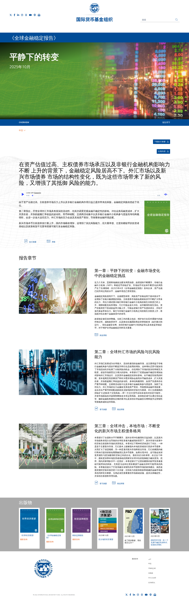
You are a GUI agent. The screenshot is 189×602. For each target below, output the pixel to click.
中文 (21, 130)
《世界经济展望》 (27, 535)
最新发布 (24, 539)
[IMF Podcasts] (35, 15)
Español (151, 582)
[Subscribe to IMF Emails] (39, 15)
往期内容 (162, 151)
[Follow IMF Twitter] (11, 15)
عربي (149, 559)
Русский (152, 578)
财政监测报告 (77, 535)
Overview (24, 122)
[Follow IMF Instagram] (22, 15)
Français (152, 568)
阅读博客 (103, 335)
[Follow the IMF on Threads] (26, 15)
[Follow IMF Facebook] (14, 15)
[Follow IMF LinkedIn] (18, 15)
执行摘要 (32, 242)
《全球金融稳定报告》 (53, 536)
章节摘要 (103, 409)
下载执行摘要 (160, 141)
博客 (53, 242)
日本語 (150, 573)
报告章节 (166, 122)
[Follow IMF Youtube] (30, 15)
